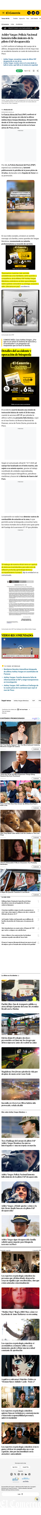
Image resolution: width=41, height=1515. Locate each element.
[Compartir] (37, 70)
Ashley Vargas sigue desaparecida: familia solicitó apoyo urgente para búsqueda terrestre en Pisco (18, 1241)
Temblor (15, 18)
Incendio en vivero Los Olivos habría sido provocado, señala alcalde (18, 1104)
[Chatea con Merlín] (29, 13)
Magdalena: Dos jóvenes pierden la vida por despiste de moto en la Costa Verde (19, 1072)
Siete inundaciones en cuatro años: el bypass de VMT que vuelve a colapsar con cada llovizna (18, 929)
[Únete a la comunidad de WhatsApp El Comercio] (19, 70)
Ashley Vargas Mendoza (21, 700)
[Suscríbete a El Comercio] (33, 13)
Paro (27, 18)
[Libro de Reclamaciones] (25, 1479)
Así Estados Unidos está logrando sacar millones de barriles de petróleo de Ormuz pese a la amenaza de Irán (18, 921)
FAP (33, 700)
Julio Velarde (34, 18)
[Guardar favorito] (33, 70)
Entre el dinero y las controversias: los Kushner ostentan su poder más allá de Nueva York (16, 936)
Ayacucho (22, 18)
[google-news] (29, 1474)
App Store (15, 1467)
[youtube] (22, 1474)
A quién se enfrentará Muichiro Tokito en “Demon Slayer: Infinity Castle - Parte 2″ (18, 1380)
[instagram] (18, 1474)
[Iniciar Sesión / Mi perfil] (37, 13)
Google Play (25, 1467)
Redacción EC (8, 109)
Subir (19, 1494)
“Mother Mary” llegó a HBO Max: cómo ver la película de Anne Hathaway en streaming (19, 1313)
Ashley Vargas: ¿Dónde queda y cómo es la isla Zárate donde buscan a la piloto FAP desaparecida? (19, 1208)
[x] (15, 1474)
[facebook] (11, 1474)
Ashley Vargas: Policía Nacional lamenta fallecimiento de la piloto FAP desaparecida (19, 1175)
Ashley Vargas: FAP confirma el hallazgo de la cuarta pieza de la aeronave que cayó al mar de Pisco (21, 687)
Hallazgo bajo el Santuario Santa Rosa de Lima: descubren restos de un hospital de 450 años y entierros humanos (16, 903)
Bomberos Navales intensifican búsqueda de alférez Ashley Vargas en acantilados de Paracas (21, 671)
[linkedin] (26, 1474)
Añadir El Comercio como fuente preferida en (20, 28)
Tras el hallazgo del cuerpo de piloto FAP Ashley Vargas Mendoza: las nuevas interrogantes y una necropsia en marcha (18, 1143)
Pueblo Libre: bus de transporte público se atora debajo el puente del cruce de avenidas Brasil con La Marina (20, 1006)
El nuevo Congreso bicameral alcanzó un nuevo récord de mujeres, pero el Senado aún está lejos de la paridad (19, 943)
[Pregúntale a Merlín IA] (37, 1499)
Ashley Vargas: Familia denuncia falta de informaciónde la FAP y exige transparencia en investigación (21, 679)
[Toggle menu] (3, 13)
